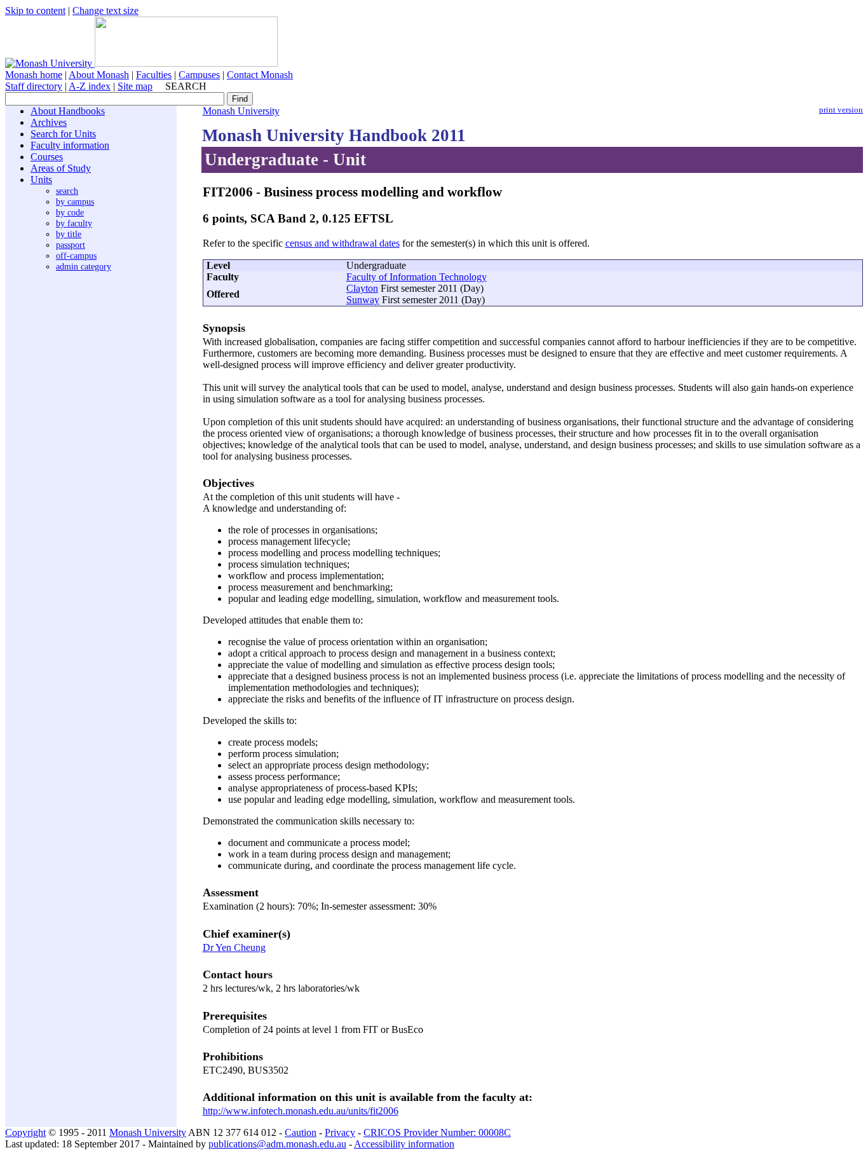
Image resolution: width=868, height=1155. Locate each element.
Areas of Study (61, 168)
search (67, 191)
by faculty (74, 223)
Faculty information (70, 145)
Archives (49, 122)
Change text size (105, 10)
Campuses (199, 74)
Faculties (154, 74)
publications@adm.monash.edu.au (277, 1143)
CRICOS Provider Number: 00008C (437, 1132)
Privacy (340, 1132)
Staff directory (33, 86)
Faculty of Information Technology (416, 276)
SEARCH (186, 86)
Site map (135, 86)
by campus (75, 201)
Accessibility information (404, 1143)
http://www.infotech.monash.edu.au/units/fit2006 (300, 1110)
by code (70, 212)
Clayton (362, 288)
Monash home (33, 74)
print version (841, 110)
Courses (47, 156)
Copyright (25, 1132)
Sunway (362, 299)
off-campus (76, 255)
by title (68, 234)
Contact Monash (260, 74)
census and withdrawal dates (342, 243)
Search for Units (63, 133)
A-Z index (90, 86)
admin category (83, 266)
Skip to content (35, 10)
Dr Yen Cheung (234, 947)
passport (70, 245)
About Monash (99, 74)
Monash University (241, 111)
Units (41, 179)
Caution (300, 1132)
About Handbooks (68, 111)
